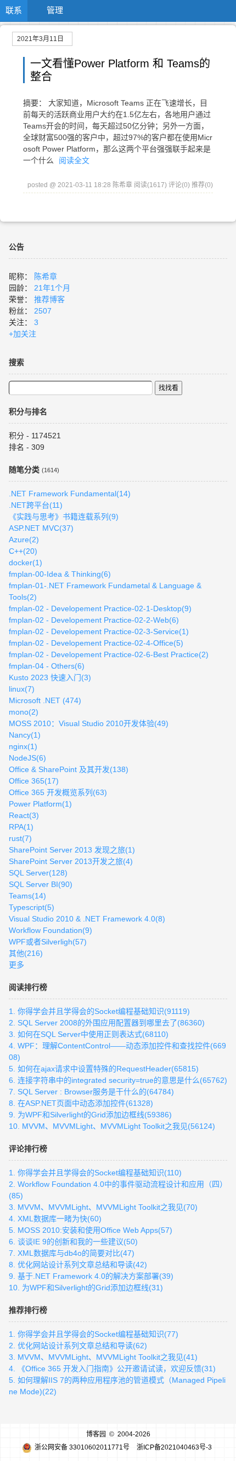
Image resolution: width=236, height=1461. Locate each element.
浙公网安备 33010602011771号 (82, 1447)
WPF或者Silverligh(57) (48, 941)
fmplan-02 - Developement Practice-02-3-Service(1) (99, 631)
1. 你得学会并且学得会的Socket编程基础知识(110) (95, 1172)
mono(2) (23, 712)
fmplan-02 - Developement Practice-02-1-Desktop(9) (100, 608)
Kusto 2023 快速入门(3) (50, 677)
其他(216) (26, 953)
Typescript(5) (31, 907)
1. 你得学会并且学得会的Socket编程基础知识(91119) (99, 1011)
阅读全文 (74, 160)
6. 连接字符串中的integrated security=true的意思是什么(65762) (118, 1080)
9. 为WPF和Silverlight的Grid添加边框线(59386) (90, 1114)
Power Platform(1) (40, 803)
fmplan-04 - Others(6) (47, 666)
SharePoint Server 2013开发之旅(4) (71, 861)
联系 (13, 10)
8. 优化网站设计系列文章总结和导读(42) (78, 1264)
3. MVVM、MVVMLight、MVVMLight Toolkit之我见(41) (103, 1357)
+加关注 (22, 333)
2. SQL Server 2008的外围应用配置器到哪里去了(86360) (107, 1022)
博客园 (96, 1434)
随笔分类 (24, 469)
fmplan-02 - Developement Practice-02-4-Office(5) (96, 643)
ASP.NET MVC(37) (41, 528)
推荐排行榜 (28, 1310)
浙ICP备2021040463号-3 (174, 1447)
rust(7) (20, 838)
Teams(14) (27, 895)
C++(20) (23, 551)
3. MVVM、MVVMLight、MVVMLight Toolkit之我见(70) (103, 1207)
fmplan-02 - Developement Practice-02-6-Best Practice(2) (109, 654)
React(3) (24, 815)
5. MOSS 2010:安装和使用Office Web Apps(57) (90, 1230)
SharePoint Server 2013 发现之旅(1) (72, 849)
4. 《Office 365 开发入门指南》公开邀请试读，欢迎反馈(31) (112, 1368)
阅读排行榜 (28, 987)
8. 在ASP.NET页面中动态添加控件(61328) (81, 1103)
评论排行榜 (28, 1148)
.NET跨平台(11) (36, 505)
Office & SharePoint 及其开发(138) (68, 769)
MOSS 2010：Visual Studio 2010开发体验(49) (88, 723)
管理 (55, 10)
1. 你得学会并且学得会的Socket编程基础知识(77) (93, 1334)
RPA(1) (21, 826)
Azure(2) (24, 539)
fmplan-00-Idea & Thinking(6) (60, 574)
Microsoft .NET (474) (45, 700)
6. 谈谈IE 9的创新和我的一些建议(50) (73, 1241)
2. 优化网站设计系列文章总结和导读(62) (78, 1345)
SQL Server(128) (38, 872)
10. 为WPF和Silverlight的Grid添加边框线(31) (86, 1287)
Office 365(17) (34, 780)
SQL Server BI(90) (40, 884)
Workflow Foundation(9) (50, 930)
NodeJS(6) (27, 757)
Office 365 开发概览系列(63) (58, 792)
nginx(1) (23, 746)
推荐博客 (49, 299)
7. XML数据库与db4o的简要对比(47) (71, 1253)
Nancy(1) (25, 734)
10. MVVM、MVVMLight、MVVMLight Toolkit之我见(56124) (112, 1126)
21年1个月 (52, 287)
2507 (43, 310)
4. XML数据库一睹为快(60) (55, 1218)
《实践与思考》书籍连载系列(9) (64, 516)
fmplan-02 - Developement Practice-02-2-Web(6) (94, 620)
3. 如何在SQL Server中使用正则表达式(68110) (88, 1034)
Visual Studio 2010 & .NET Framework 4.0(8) (87, 918)
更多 (16, 964)
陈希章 (45, 276)
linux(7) (22, 689)
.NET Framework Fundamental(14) (70, 493)
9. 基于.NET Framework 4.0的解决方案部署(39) (91, 1276)
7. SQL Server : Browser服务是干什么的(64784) (91, 1091)
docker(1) (25, 562)
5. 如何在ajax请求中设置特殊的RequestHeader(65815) (104, 1068)
